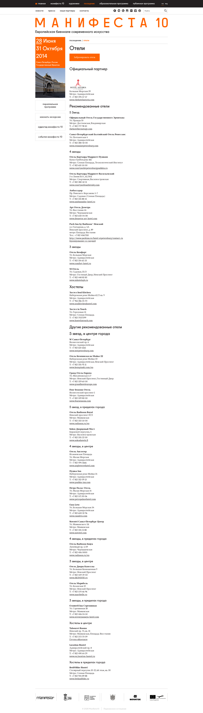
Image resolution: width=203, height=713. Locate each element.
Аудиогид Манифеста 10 (50, 126)
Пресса (51, 10)
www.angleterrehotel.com (82, 465)
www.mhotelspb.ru (78, 280)
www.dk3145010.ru (78, 577)
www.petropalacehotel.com (82, 499)
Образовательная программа (113, 3)
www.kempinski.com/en (81, 367)
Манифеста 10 (57, 3)
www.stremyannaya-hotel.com (84, 617)
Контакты (84, 10)
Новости (39, 10)
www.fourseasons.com (80, 401)
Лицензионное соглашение (115, 709)
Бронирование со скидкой (82, 241)
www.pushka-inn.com (79, 482)
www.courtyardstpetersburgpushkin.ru (88, 168)
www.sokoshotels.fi (78, 440)
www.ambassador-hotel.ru (82, 201)
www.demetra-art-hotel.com (83, 218)
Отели (86, 40)
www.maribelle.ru (78, 594)
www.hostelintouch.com (81, 320)
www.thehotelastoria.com (81, 99)
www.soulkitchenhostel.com (83, 303)
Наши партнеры (67, 10)
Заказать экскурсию (50, 117)
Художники (74, 3)
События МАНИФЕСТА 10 (50, 136)
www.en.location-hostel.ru (82, 656)
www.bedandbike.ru (79, 678)
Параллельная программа (50, 105)
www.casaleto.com (78, 516)
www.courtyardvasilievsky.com (84, 185)
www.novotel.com (78, 532)
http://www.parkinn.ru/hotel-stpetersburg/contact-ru (96, 238)
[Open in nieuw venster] (115, 10)
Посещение (89, 3)
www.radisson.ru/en (79, 423)
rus (163, 3)
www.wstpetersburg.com (81, 350)
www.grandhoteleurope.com (83, 384)
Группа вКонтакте (78, 639)
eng (166, 3)
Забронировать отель (84, 57)
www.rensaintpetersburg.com (83, 145)
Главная (42, 3)
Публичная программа (144, 3)
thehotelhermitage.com (80, 129)
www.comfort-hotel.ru (80, 263)
